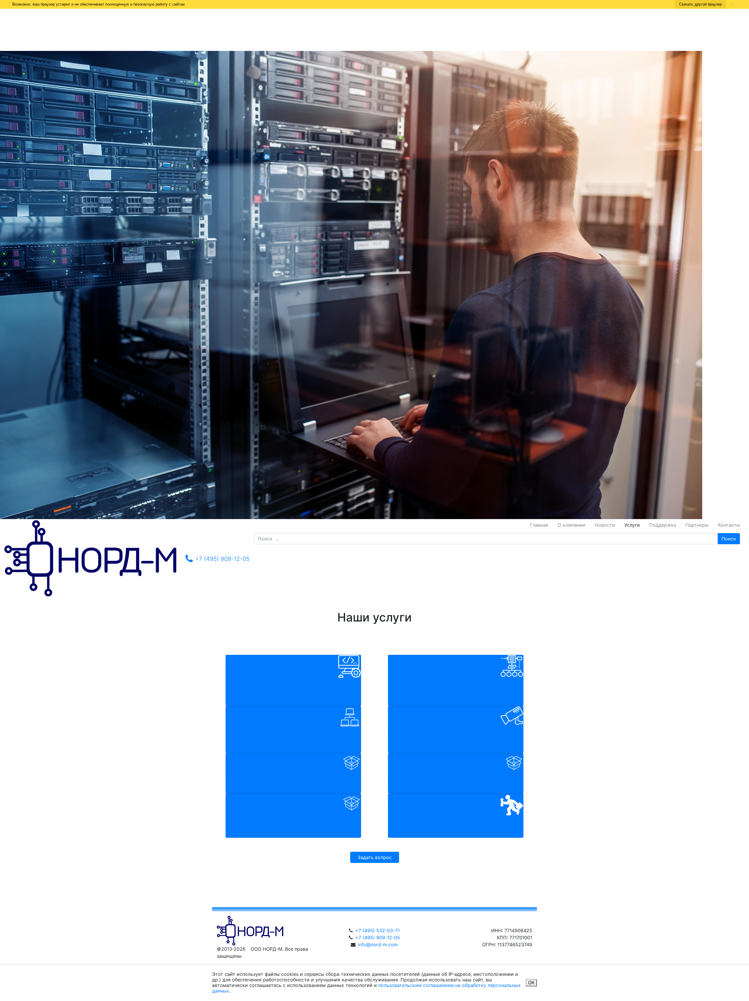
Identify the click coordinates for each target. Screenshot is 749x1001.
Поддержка (662, 525)
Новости (605, 525)
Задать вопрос (375, 857)
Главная (539, 525)
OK (531, 982)
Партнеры (697, 525)
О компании (571, 525)
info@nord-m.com (378, 944)
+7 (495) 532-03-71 (377, 930)
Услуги (632, 525)
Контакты (729, 525)
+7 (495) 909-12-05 (377, 937)
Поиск (728, 539)
